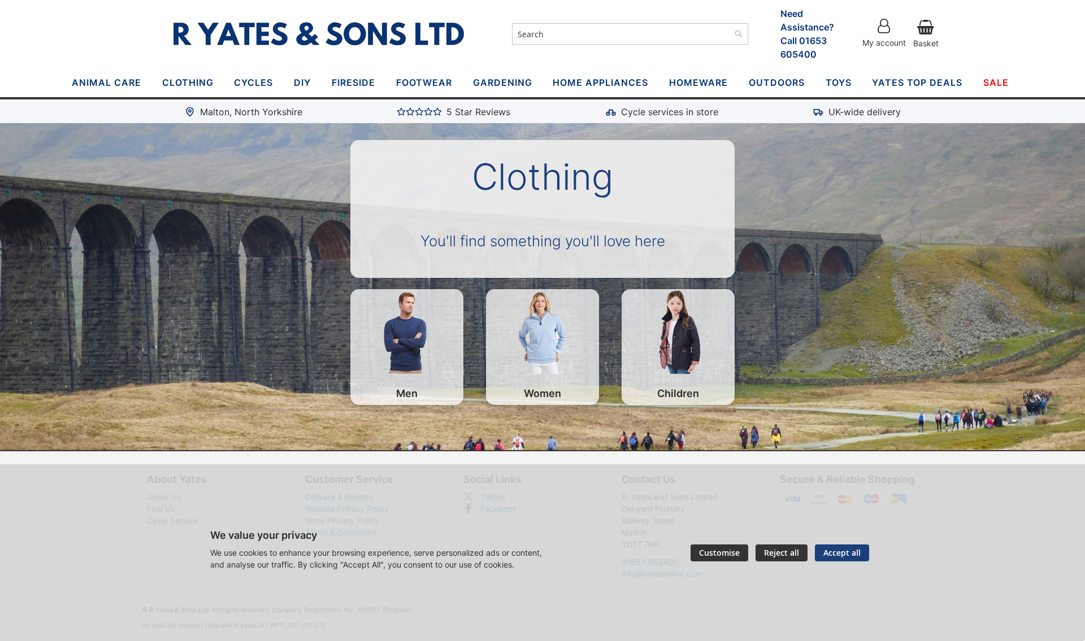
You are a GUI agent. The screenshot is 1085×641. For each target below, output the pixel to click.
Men (407, 393)
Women (542, 393)
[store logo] (319, 33)
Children (678, 393)
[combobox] (630, 34)
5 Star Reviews (478, 111)
